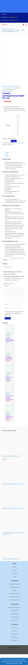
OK (20, 663)
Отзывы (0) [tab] (7, 156)
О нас (14, 576)
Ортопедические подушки (14, 599)
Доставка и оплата (14, 613)
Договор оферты (14, 610)
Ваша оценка (6, 283)
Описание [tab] (7, 152)
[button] (20, 24)
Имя (6, 304)
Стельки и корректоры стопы (15, 596)
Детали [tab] (6, 154)
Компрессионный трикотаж (14, 593)
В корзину (13, 140)
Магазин (8, 86)
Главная (4, 86)
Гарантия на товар (15, 617)
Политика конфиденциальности (14, 607)
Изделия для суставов (14, 587)
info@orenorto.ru (14, 627)
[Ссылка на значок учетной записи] (23, 24)
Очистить (17, 135)
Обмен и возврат (14, 620)
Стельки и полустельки (10, 88)
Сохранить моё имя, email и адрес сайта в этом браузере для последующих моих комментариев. (14, 313)
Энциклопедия (14, 573)
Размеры (8, 125)
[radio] (21, 115)
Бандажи (15, 590)
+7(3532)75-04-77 (13, 17)
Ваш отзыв (7, 285)
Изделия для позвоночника (14, 584)
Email (6, 308)
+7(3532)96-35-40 (13, 20)
